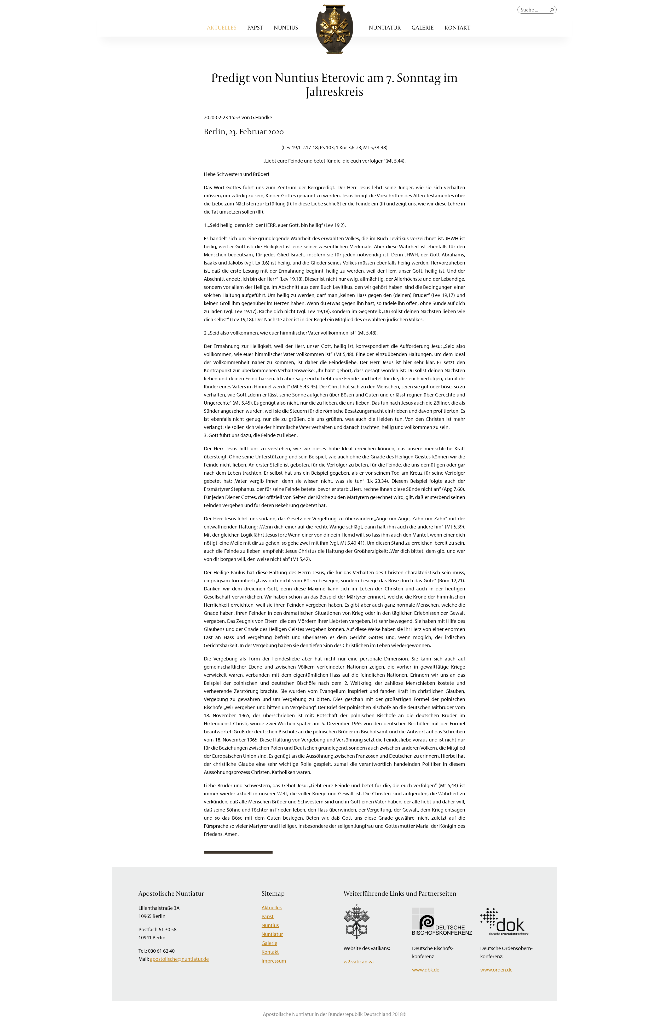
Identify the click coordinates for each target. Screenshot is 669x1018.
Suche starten (553, 11)
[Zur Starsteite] (334, 52)
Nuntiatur (385, 27)
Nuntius (286, 27)
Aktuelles (222, 27)
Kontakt (457, 27)
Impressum (274, 960)
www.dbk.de (425, 969)
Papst (255, 27)
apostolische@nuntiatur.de (179, 959)
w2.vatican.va (359, 961)
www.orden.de (496, 969)
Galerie (423, 27)
